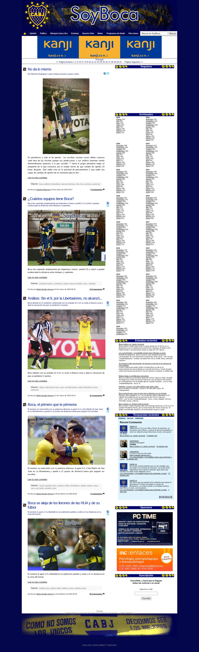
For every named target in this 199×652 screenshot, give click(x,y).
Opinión (33, 33)
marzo (118, 129)
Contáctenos (112, 645)
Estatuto (75, 33)
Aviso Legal (86, 645)
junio (118, 123)
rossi (33, 488)
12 (95, 62)
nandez (90, 485)
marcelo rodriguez (68, 184)
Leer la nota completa (37, 178)
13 (98, 62)
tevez (95, 387)
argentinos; (58, 283)
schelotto (47, 488)
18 (112, 62)
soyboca (87, 184)
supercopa (96, 184)
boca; (85, 283)
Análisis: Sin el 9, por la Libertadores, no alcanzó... (65, 298)
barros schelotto (45, 485)
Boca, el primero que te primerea (52, 404)
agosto (118, 119)
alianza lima (50, 387)
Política (43, 33)
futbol (59, 588)
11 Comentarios (96, 395)
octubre (149, 123)
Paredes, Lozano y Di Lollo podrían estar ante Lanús (138, 386)
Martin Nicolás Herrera (44, 289)
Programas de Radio (116, 33)
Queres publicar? (99, 645)
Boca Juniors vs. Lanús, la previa (131, 344)
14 (101, 62)
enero (118, 132)
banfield (42, 588)
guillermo (47, 184)
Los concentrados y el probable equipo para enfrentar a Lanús (142, 353)
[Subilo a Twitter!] (108, 74)
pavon (95, 485)
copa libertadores (71, 387)
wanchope (35, 390)
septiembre (150, 125)
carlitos (67, 485)
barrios (66, 283)
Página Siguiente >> (134, 62)
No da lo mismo (39, 69)
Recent (130, 418)
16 (106, 62)
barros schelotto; (76, 283)
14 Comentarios (96, 289)
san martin (40, 488)
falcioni (53, 588)
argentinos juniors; (46, 283)
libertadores (56, 184)
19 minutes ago (132, 459)
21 (120, 62)
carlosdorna (134, 441)
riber (77, 184)
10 (90, 62)
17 (109, 62)
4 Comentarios (96, 190)
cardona (60, 485)
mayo (118, 125)
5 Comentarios (96, 494)
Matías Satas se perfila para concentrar (134, 376)
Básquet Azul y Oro (58, 33)
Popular (139, 418)
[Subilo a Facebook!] (105, 74)
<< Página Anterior (64, 62)
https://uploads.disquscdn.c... (141, 455)
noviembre (150, 121)
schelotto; (92, 283)
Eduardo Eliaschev (43, 190)
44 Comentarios (96, 594)
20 (118, 62)
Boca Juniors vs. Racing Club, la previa (133, 404)
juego (71, 588)
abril (117, 127)
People (122, 418)
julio (117, 121)
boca (41, 184)
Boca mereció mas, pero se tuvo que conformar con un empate (143, 393)
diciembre (149, 119)
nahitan (83, 485)
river (81, 184)
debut (81, 387)
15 (104, 62)
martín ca (133, 426)
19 (115, 62)
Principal (99, 59)
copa (62, 387)
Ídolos (100, 33)
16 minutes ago (162, 446)
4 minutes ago (152, 436)
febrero (119, 130)
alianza (42, 387)
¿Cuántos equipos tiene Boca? (51, 199)
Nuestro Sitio (88, 33)
